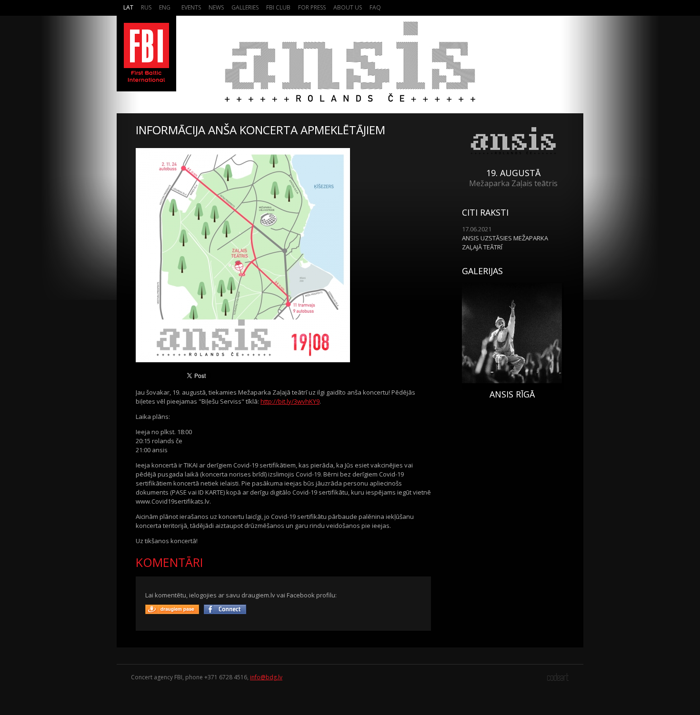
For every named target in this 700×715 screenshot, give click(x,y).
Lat (128, 7)
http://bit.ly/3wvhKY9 (290, 401)
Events (191, 7)
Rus (146, 7)
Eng (164, 7)
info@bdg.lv (266, 677)
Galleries (245, 7)
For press (312, 7)
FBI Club (278, 7)
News (216, 7)
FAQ (375, 7)
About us (347, 7)
